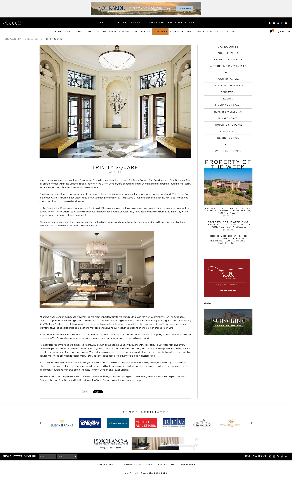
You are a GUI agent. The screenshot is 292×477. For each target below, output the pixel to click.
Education (109, 32)
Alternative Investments (228, 66)
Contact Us (166, 464)
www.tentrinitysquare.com (126, 380)
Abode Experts (228, 53)
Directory (93, 32)
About (69, 32)
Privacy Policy (107, 464)
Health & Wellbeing (228, 112)
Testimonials (196, 32)
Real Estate (228, 131)
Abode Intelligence (228, 59)
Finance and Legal (228, 105)
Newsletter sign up (19, 456)
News (79, 32)
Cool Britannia (228, 79)
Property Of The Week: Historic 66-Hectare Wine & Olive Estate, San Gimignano (228, 210)
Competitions (128, 32)
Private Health (228, 118)
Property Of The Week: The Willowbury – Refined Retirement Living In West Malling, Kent (228, 239)
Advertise (177, 32)
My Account (229, 32)
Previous (41, 423)
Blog (228, 73)
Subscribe (160, 32)
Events (145, 32)
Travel (228, 144)
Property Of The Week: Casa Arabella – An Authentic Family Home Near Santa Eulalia (228, 224)
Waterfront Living (228, 151)
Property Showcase (228, 125)
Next (251, 423)
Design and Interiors (228, 86)
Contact (212, 32)
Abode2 (207, 303)
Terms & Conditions (138, 464)
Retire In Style (228, 138)
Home (58, 32)
